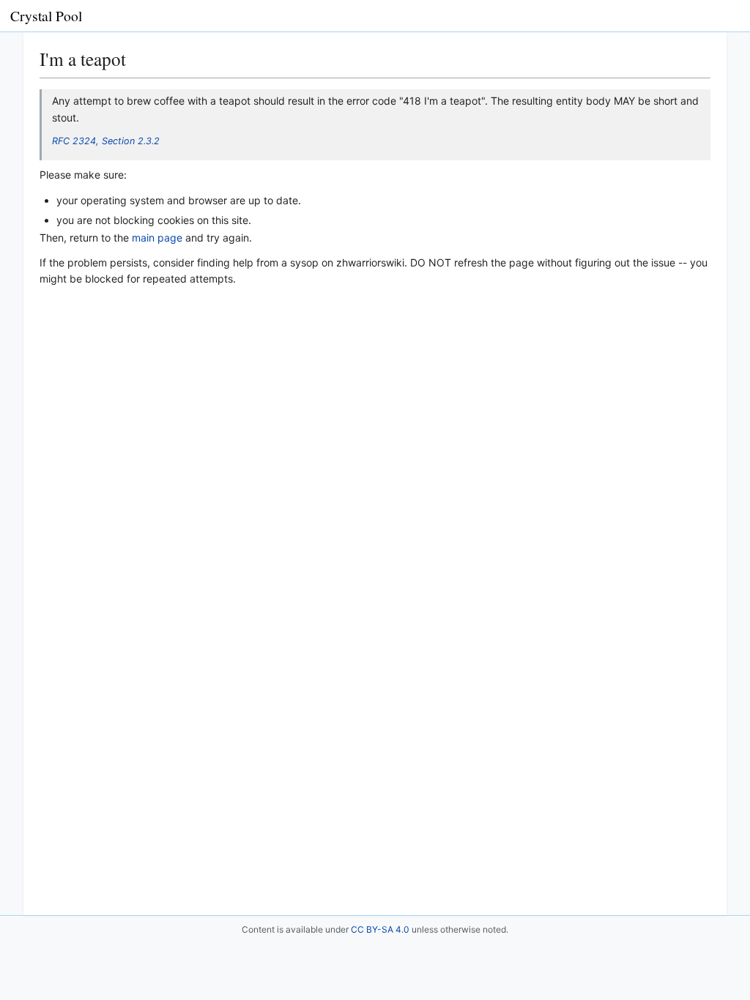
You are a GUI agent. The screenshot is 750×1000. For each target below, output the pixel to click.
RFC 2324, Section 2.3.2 (106, 140)
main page (157, 237)
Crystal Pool (46, 16)
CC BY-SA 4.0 (380, 929)
